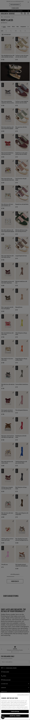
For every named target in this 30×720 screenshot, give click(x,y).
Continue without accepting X (23, 694)
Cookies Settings (15, 711)
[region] (15, 706)
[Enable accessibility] (3, 717)
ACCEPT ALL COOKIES (15, 715)
